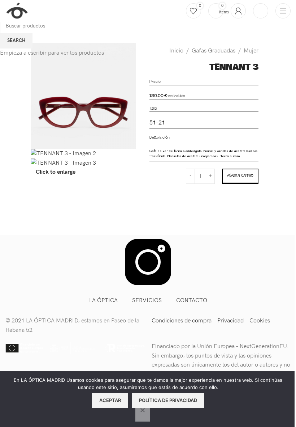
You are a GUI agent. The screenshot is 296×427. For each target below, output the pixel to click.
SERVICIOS (147, 300)
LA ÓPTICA (103, 300)
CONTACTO (191, 300)
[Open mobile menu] (283, 11)
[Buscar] (260, 11)
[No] (142, 414)
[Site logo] (16, 10)
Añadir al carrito (240, 175)
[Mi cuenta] (238, 11)
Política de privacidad (168, 400)
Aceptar (110, 400)
